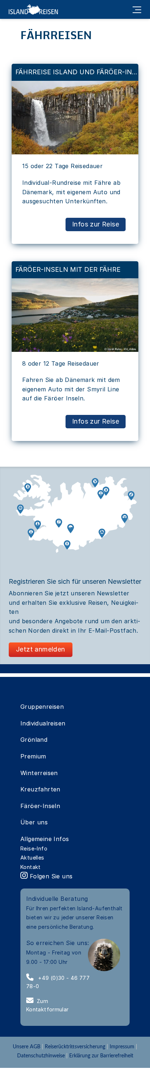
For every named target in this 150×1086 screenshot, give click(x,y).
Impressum (122, 1046)
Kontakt (30, 867)
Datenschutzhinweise (41, 1055)
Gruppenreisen (42, 706)
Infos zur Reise (95, 224)
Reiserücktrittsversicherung (75, 1046)
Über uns (34, 822)
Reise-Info (33, 848)
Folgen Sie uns (50, 876)
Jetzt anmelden (40, 649)
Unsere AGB (27, 1046)
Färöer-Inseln (40, 806)
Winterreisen (39, 773)
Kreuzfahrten (40, 789)
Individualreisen (42, 723)
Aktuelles (32, 857)
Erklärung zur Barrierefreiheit (101, 1055)
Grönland (33, 739)
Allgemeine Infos (44, 838)
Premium (33, 756)
